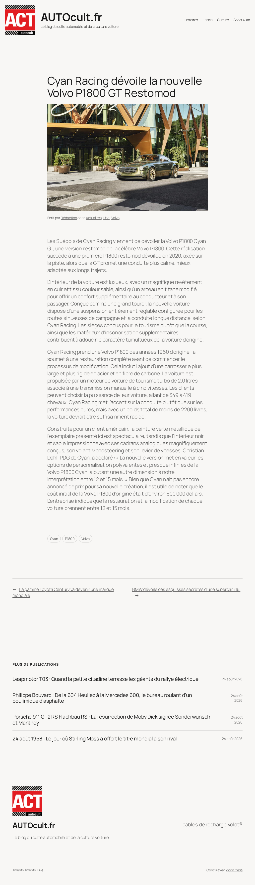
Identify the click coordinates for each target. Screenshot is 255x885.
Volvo (115, 217)
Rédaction (69, 217)
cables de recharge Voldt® (213, 824)
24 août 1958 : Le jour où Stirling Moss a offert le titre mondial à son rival (94, 738)
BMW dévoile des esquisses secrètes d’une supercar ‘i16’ (186, 589)
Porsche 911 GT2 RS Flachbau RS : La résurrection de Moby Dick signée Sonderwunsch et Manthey (111, 720)
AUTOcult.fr (71, 16)
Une (106, 217)
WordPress (234, 870)
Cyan (54, 538)
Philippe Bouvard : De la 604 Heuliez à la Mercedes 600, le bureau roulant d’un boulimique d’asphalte (102, 698)
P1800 (70, 538)
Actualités (94, 217)
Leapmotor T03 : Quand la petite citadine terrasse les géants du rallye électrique (105, 679)
